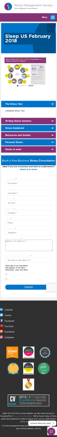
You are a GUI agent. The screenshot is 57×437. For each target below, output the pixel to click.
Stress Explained (14, 128)
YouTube (9, 326)
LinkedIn (9, 310)
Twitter (8, 315)
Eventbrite (10, 332)
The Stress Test (13, 104)
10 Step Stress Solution (18, 121)
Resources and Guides (18, 135)
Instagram (9, 337)
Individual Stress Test (14, 111)
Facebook (9, 321)
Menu (44, 17)
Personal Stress (14, 142)
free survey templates (23, 416)
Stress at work (13, 149)
